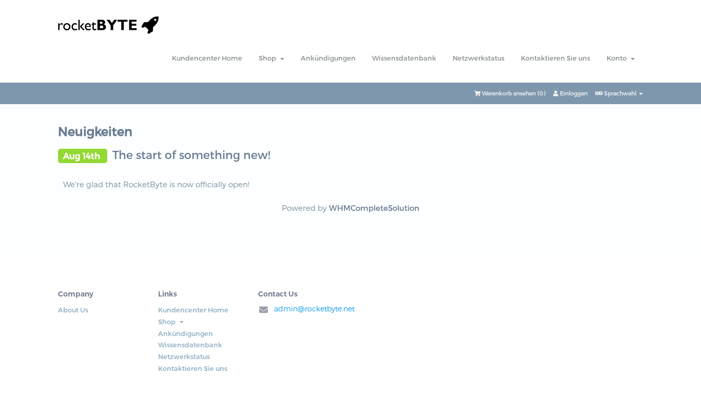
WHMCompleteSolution (374, 207)
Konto (618, 58)
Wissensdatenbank (404, 58)
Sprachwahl (620, 93)
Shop (269, 58)
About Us (73, 310)
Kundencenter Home (207, 58)
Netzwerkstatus (478, 58)
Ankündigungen (328, 58)
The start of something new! (191, 154)
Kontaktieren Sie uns (555, 58)
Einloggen (573, 93)
